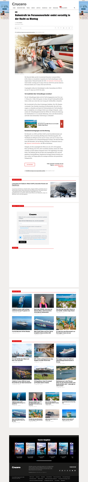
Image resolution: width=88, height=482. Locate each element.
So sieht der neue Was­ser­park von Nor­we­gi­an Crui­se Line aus (65, 332)
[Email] (66, 28)
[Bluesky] (72, 471)
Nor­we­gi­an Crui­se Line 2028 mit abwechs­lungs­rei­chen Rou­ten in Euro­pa (65, 360)
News (57, 329)
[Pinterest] (61, 28)
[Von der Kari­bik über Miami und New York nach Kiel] (22, 350)
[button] (74, 7)
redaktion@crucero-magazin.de (41, 472)
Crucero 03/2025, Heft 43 (63, 457)
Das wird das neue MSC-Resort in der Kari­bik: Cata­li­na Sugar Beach (65, 310)
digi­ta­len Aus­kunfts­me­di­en (33, 143)
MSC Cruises (58, 307)
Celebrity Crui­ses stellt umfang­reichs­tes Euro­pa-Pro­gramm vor (21, 310)
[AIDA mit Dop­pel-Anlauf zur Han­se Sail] (52, 413)
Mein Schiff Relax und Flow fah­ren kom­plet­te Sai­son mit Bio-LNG (43, 332)
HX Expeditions (36, 379)
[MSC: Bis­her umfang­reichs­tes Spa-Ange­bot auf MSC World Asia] (44, 350)
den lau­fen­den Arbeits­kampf (53, 81)
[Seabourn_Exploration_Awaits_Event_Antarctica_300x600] (83, 19)
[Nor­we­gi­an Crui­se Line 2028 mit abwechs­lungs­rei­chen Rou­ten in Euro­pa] (66, 350)
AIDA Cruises (48, 417)
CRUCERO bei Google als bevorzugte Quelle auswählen (25, 32)
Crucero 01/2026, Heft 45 (41, 457)
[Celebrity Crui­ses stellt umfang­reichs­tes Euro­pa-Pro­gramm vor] (22, 301)
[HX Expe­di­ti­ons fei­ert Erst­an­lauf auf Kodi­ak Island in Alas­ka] (44, 373)
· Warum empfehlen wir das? (39, 32)
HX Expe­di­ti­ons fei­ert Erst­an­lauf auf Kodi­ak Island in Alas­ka (43, 381)
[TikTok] (67, 471)
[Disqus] (33, 268)
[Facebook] (55, 28)
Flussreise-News (59, 379)
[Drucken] (69, 28)
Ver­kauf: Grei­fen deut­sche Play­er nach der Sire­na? (68, 419)
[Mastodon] (75, 471)
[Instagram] (62, 471)
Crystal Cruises (14, 329)
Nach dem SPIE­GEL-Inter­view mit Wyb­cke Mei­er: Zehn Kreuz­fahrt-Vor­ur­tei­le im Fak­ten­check (43, 311)
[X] (58, 28)
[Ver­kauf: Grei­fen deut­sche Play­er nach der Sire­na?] (69, 413)
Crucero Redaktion (19, 22)
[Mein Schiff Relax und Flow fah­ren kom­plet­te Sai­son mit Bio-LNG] (44, 323)
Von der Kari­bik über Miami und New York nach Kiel (20, 359)
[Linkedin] (63, 28)
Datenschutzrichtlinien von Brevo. (40, 239)
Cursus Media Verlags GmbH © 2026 (18, 477)
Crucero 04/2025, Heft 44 (52, 457)
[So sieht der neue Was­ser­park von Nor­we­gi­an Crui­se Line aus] (66, 323)
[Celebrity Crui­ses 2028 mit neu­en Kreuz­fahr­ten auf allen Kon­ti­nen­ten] (22, 373)
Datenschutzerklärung (24, 227)
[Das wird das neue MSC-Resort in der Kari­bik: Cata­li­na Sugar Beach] (66, 301)
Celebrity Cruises (14, 307)
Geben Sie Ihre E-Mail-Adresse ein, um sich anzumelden (31, 220)
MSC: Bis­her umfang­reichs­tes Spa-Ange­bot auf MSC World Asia (43, 359)
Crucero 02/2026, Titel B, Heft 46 (30, 457)
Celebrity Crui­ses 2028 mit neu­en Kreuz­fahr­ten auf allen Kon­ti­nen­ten (21, 381)
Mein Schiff (36, 307)
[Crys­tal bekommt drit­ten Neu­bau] (22, 323)
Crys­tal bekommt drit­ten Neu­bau (21, 331)
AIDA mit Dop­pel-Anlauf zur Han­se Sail (51, 419)
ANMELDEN (22, 242)
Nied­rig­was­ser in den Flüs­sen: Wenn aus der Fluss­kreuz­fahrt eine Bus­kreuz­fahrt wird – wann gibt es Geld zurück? (65, 383)
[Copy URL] (72, 28)
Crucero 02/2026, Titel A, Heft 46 (19, 457)
